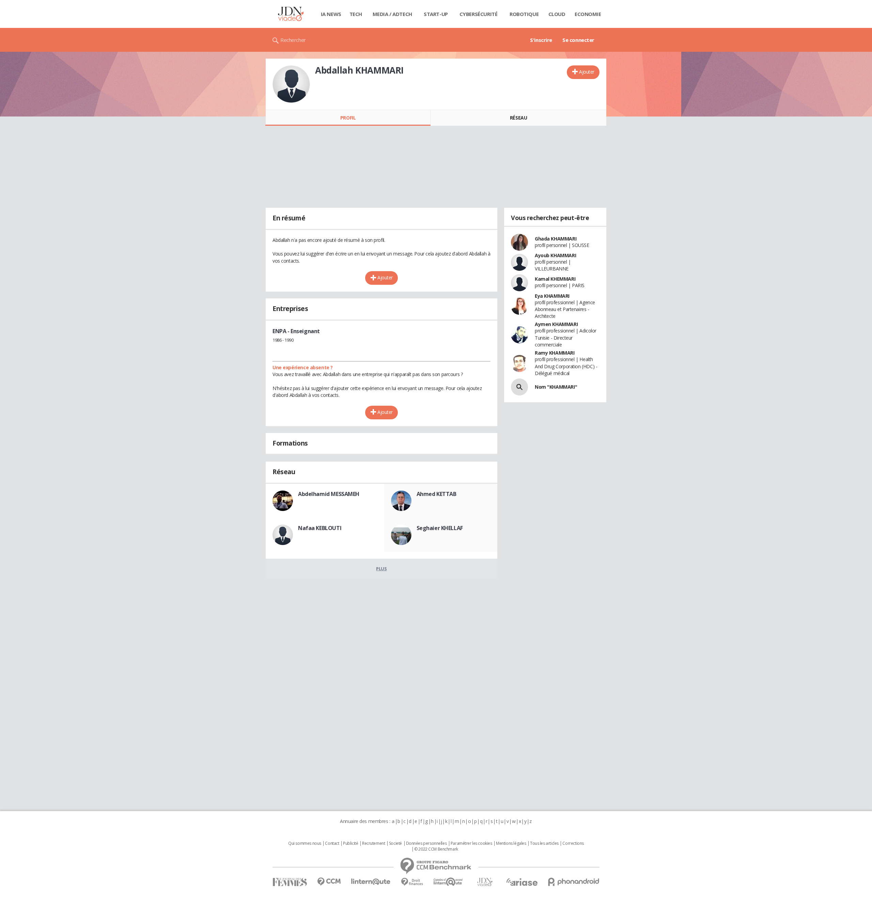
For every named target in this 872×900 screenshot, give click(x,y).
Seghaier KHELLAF (440, 528)
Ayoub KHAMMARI (555, 255)
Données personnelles (426, 843)
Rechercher (293, 39)
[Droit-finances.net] (412, 882)
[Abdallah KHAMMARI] (291, 84)
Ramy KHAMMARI (555, 353)
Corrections (572, 843)
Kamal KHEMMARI (555, 279)
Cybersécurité (479, 14)
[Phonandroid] (574, 882)
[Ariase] (522, 882)
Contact (332, 843)
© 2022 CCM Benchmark (436, 849)
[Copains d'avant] (448, 882)
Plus (381, 568)
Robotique (524, 14)
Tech (355, 14)
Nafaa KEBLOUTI (319, 528)
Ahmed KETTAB (436, 494)
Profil (348, 117)
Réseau (518, 117)
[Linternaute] (371, 882)
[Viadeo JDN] (484, 882)
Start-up (436, 14)
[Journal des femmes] (289, 882)
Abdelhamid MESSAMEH (328, 494)
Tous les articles (544, 843)
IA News (331, 14)
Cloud (556, 14)
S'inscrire (541, 39)
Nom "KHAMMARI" (556, 387)
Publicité (350, 843)
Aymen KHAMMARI (556, 324)
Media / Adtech (392, 14)
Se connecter (578, 39)
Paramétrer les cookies (471, 843)
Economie (588, 14)
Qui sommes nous (304, 843)
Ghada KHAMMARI (555, 238)
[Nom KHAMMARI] (519, 386)
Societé (395, 843)
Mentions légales (511, 843)
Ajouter (586, 71)
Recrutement (373, 843)
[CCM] (329, 882)
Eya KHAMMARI (552, 296)
